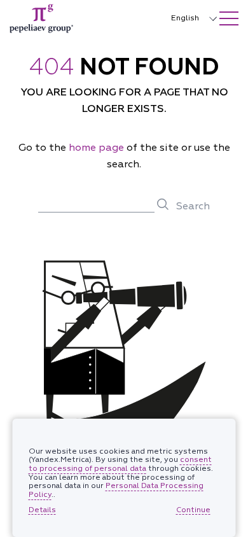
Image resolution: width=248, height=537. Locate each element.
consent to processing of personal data (120, 464)
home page (98, 147)
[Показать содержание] (228, 18)
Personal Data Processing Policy (116, 490)
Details (42, 510)
